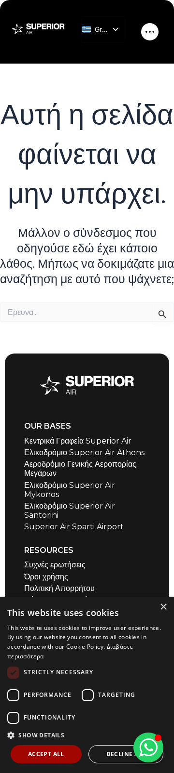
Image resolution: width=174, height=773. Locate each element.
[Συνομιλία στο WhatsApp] (148, 747)
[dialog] (87, 685)
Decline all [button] (125, 754)
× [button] (163, 607)
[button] (87, 735)
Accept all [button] (46, 754)
